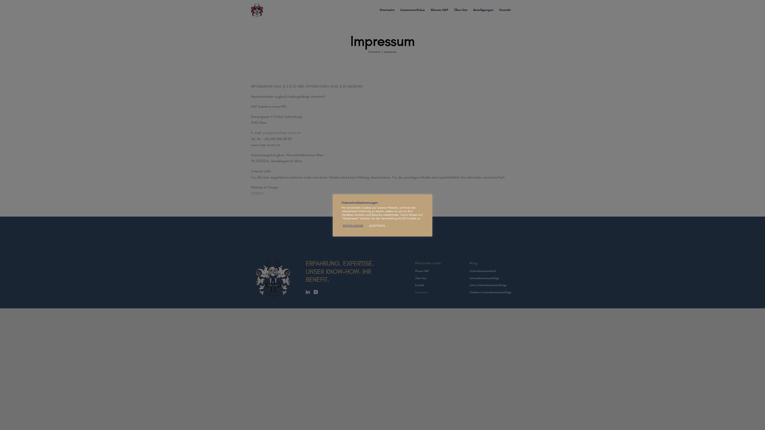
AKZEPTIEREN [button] (377, 226)
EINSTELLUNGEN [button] (353, 226)
